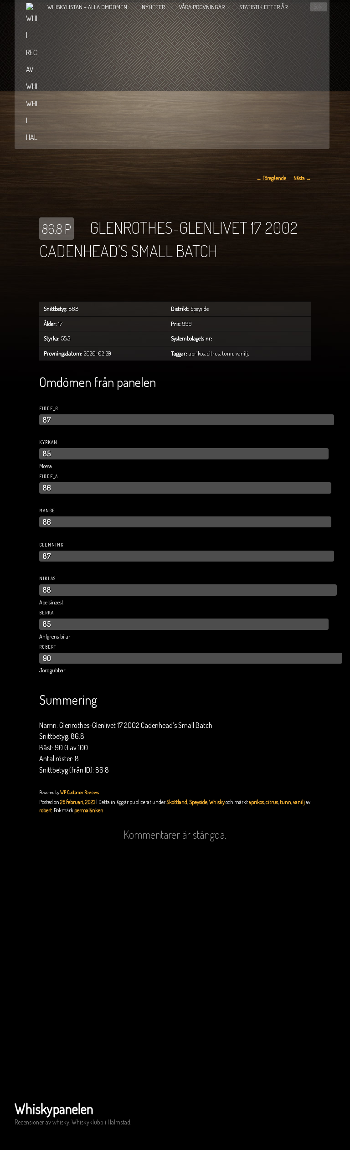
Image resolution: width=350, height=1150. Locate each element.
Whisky (217, 802)
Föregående (271, 178)
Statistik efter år (263, 6)
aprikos (256, 802)
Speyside (198, 802)
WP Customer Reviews (79, 792)
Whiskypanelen (54, 1108)
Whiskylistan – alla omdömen (87, 6)
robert (45, 810)
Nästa (302, 178)
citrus (272, 802)
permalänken (88, 810)
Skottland (176, 802)
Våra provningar (202, 6)
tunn (285, 802)
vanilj (299, 802)
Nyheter (153, 6)
